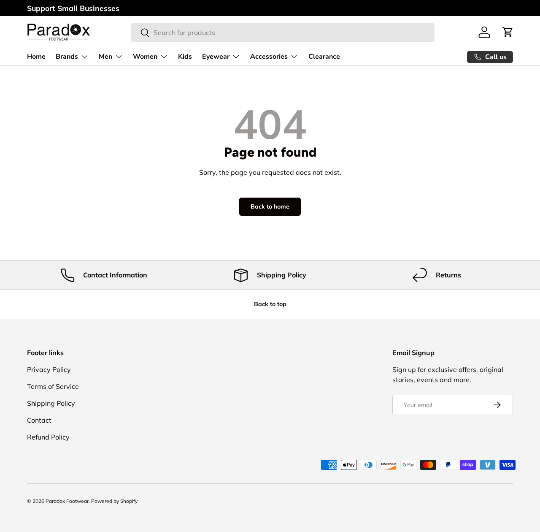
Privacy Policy (49, 369)
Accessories (269, 56)
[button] (508, 32)
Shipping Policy (51, 403)
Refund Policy (48, 437)
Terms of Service (53, 386)
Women (145, 56)
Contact (39, 420)
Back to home (270, 206)
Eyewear (216, 56)
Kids (185, 56)
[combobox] (282, 32)
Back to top (270, 304)
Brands (67, 56)
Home (36, 56)
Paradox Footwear (67, 501)
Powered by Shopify (114, 501)
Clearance (324, 56)
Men (105, 56)
